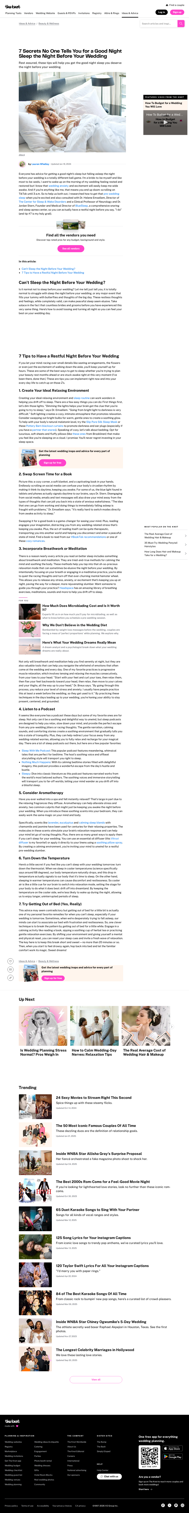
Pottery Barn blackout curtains (44, 425)
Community (39, 1484)
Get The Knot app (13, 1461)
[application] (165, 122)
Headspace (67, 587)
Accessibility (43, 1506)
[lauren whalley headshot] (22, 164)
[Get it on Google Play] (173, 1456)
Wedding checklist (13, 1470)
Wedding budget (12, 1465)
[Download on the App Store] (173, 1448)
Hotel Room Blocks (43, 1475)
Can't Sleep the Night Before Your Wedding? (48, 268)
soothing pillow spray (109, 842)
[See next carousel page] (171, 1026)
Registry (9, 1446)
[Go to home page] (12, 1422)
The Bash (101, 1446)
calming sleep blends (92, 822)
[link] (163, 1505)
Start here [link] (144, 1489)
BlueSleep (81, 205)
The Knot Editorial (75, 1451)
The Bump (101, 1442)
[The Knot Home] (13, 6)
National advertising (76, 1470)
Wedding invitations (14, 1456)
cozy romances (35, 540)
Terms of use (27, 1506)
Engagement (40, 1451)
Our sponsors (73, 1475)
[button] (71, 457)
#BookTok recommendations (88, 536)
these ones (79, 433)
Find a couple (176, 5)
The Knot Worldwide (76, 1442)
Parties (37, 1456)
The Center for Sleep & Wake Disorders (42, 201)
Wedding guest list (13, 1475)
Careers (71, 1456)
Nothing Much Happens (36, 762)
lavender (53, 822)
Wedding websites (13, 1442)
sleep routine (82, 398)
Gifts (36, 1470)
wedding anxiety (59, 185)
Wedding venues (12, 1479)
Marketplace (11, 1451)
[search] (181, 23)
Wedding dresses (42, 1465)
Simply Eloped (103, 1451)
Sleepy (26, 773)
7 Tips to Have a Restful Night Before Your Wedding (53, 272)
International (73, 1461)
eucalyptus (66, 822)
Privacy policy (11, 1506)
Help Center (102, 1470)
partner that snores (44, 429)
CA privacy (80, 1506)
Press (70, 1465)
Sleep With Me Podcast (36, 750)
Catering (38, 1446)
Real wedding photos (44, 1479)
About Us (71, 1446)
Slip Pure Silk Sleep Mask (101, 421)
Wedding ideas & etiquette (46, 1442)
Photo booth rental (43, 1461)
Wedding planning (13, 1484)
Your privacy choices (62, 1506)
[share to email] (10, 969)
